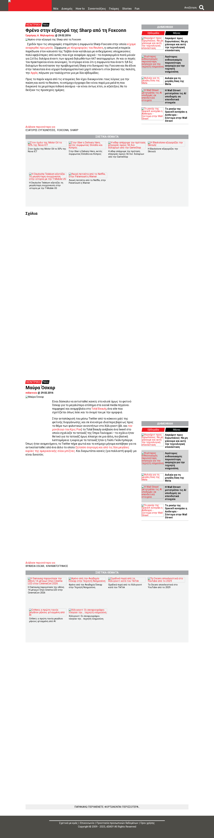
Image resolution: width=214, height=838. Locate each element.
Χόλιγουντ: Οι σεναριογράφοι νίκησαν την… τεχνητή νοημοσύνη (86, 617)
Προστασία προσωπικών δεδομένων (117, 823)
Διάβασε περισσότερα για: (40, 127)
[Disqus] (107, 254)
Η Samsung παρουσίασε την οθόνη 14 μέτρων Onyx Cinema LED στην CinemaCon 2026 (46, 590)
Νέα (55, 8)
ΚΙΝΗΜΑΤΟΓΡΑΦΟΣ (57, 566)
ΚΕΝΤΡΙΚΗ (33, 24)
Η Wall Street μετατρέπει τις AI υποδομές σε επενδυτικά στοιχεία (175, 96)
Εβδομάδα (153, 33)
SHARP (74, 130)
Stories (127, 8)
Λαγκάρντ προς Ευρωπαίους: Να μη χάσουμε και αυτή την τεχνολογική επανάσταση (176, 44)
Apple (34, 72)
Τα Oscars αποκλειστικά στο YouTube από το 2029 (163, 586)
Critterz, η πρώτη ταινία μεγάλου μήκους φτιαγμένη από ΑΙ (46, 620)
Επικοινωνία (87, 823)
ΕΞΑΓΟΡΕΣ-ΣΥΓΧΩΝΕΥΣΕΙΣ (40, 130)
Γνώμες (114, 8)
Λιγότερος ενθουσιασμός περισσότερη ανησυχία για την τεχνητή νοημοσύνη (175, 64)
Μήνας (176, 33)
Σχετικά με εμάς (68, 823)
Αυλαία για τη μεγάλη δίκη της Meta (174, 81)
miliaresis (31, 392)
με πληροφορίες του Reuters (85, 47)
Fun (137, 8)
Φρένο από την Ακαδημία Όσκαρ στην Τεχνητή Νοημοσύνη (85, 586)
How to (80, 8)
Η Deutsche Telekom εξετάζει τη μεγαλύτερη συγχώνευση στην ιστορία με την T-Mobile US (46, 185)
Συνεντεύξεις (97, 8)
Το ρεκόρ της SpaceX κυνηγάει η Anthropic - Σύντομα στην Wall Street (176, 114)
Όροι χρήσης (148, 823)
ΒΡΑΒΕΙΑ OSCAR (35, 566)
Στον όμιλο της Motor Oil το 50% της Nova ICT (47, 150)
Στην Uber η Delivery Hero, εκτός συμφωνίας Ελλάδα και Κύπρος (85, 152)
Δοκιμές (67, 8)
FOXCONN (62, 130)
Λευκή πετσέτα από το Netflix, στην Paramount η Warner (87, 181)
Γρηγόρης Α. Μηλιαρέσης (40, 35)
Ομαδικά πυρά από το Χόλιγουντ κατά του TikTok (125, 586)
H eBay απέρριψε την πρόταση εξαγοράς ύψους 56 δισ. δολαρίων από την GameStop (126, 154)
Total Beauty (98, 408)
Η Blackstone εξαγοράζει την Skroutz (163, 150)
